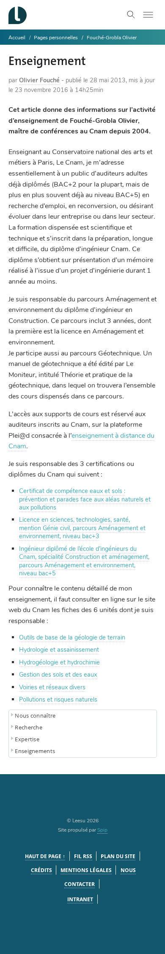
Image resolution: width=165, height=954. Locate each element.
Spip (102, 830)
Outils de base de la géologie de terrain (72, 637)
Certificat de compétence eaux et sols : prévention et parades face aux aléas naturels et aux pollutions (85, 499)
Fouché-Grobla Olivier (112, 37)
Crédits (41, 870)
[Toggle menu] (148, 14)
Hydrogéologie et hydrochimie (59, 662)
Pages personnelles (56, 37)
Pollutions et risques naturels (58, 699)
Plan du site (118, 856)
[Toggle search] (131, 14)
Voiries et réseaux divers (52, 687)
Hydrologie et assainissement (59, 649)
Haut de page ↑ (45, 856)
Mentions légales (86, 870)
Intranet (80, 899)
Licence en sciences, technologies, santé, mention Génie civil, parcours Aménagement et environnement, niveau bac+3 (82, 527)
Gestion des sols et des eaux (58, 674)
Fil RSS (83, 856)
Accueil (16, 37)
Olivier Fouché (39, 80)
